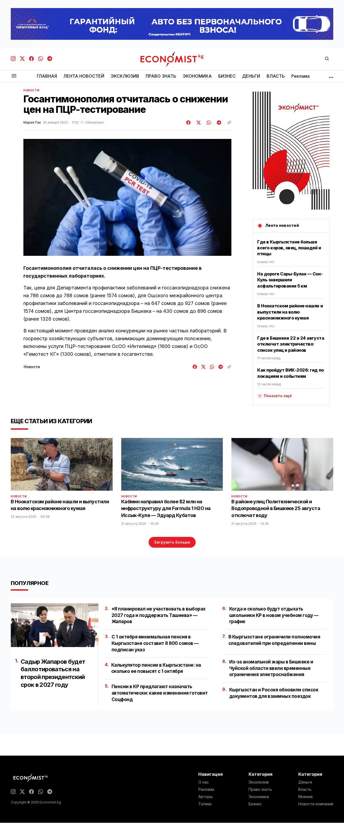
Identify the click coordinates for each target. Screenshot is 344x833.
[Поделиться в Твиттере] (198, 122)
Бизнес (255, 804)
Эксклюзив (259, 782)
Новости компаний (315, 804)
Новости (31, 90)
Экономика (259, 797)
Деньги (305, 782)
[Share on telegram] (218, 122)
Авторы (205, 797)
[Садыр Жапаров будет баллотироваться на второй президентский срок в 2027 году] (54, 625)
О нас (203, 782)
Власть (304, 789)
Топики (205, 804)
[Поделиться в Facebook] (189, 122)
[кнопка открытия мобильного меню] (14, 76)
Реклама (206, 789)
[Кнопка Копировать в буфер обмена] (227, 122)
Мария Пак (32, 122)
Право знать (260, 789)
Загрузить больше (172, 542)
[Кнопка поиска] (326, 59)
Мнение (305, 797)
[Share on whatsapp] (208, 122)
